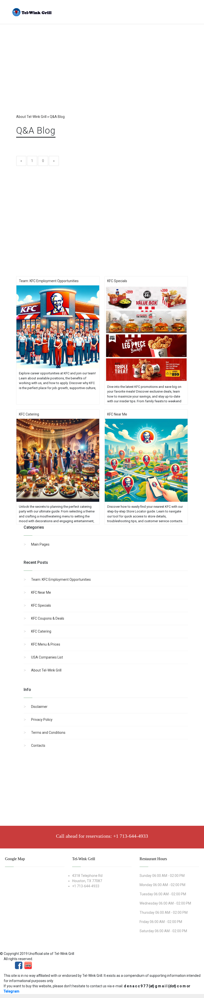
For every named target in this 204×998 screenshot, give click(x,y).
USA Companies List (47, 657)
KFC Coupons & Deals (47, 618)
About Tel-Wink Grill (46, 670)
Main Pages (40, 544)
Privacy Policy (41, 720)
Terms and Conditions (48, 733)
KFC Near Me (41, 592)
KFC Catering (41, 631)
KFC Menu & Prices (45, 644)
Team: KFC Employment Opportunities (61, 580)
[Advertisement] (102, 74)
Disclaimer (39, 707)
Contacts (38, 746)
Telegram (11, 991)
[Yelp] (28, 965)
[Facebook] (18, 965)
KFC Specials (41, 605)
